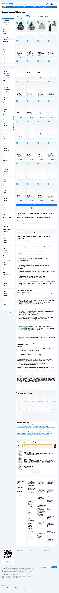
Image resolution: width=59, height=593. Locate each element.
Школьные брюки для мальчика (31, 485)
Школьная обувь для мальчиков (30, 497)
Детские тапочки (49, 501)
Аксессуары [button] (19, 495)
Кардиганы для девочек (40, 499)
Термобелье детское (50, 488)
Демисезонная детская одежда (24, 258)
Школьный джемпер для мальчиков (31, 512)
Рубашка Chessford (27, 452)
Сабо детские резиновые (50, 511)
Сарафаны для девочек (31, 492)
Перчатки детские (50, 534)
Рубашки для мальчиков (40, 484)
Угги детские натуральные (51, 503)
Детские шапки (49, 531)
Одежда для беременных (40, 538)
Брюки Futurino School (28, 466)
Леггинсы (20, 324)
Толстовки (20, 298)
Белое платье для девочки (41, 517)
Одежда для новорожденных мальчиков (32, 533)
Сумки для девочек (50, 542)
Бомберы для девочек (40, 521)
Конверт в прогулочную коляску (31, 528)
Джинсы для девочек (22, 326)
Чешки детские (49, 499)
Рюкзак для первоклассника (51, 532)
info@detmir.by (22, 572)
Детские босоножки (50, 507)
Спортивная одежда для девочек (40, 513)
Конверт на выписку (30, 518)
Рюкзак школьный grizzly (31, 482)
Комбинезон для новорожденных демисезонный (30, 537)
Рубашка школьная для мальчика (31, 491)
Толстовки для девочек (40, 498)
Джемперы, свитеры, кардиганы (8, 29)
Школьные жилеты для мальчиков (31, 499)
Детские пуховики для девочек (40, 510)
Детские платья (21, 317)
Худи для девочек (39, 523)
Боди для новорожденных (31, 521)
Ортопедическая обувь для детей (51, 497)
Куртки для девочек (22, 330)
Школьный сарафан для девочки (31, 508)
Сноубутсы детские (50, 496)
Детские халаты (49, 522)
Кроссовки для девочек (40, 532)
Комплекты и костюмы (7, 27)
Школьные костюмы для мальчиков (31, 501)
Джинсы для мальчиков (22, 302)
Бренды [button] (18, 492)
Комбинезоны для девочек (41, 511)
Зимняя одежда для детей (23, 254)
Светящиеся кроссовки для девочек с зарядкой (41, 533)
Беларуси (7, 567)
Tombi (48, 508)
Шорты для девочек (40, 515)
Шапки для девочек (50, 533)
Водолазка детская (50, 485)
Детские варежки (49, 530)
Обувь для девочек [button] (20, 487)
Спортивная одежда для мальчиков (31, 541)
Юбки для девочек (22, 328)
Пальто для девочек (40, 514)
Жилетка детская (49, 484)
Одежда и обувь (5, 16)
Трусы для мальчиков (50, 523)
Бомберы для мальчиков (40, 489)
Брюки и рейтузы (6, 22)
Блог (44, 552)
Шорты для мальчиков (40, 490)
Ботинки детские (49, 510)
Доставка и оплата (19, 550)
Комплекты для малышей (31, 538)
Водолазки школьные (31, 514)
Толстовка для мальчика (40, 483)
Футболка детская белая (50, 489)
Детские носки (49, 518)
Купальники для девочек (50, 516)
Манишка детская (49, 540)
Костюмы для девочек (40, 522)
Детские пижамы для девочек (41, 505)
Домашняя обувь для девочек (41, 535)
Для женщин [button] (19, 488)
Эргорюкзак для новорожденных (30, 527)
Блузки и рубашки (6, 20)
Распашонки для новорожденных (30, 523)
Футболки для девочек (22, 319)
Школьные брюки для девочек (32, 494)
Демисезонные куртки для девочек (41, 508)
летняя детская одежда (23, 256)
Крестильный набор (30, 530)
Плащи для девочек (50, 482)
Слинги (38, 539)
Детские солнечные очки (51, 539)
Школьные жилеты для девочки (31, 510)
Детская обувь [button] (19, 491)
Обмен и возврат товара (20, 551)
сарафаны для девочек (28, 317)
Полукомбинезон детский (51, 481)
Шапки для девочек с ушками (51, 541)
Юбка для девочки (40, 497)
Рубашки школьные (30, 513)
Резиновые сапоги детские (51, 502)
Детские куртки (39, 542)
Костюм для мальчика (40, 482)
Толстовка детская (49, 483)
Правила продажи (19, 552)
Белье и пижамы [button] (19, 493)
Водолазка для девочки (40, 528)
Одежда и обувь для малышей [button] (20, 482)
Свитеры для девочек (40, 506)
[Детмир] (7, 4)
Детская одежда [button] (19, 490)
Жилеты (4, 33)
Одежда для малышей (31, 520)
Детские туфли (39, 537)
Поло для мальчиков (40, 485)
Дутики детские (49, 509)
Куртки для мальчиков (22, 309)
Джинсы (4, 31)
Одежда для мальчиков (40, 492)
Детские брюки (49, 491)
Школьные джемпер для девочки (31, 505)
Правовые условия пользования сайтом (16, 566)
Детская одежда (20, 375)
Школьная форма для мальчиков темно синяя (31, 506)
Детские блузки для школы (31, 487)
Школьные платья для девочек (32, 489)
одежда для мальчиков (25, 292)
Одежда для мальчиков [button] (21, 483)
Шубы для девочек (40, 504)
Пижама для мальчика (40, 488)
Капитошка (48, 515)
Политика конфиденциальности (21, 553)
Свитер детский (49, 492)
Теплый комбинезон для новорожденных (31, 531)
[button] (54, 7)
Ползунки (38, 543)
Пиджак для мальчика (50, 490)
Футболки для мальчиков (23, 293)
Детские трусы (49, 525)
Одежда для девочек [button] (20, 484)
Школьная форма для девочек (32, 481)
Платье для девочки (40, 496)
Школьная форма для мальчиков (31, 484)
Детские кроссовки (50, 500)
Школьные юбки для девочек (32, 488)
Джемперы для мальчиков (41, 491)
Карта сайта (18, 557)
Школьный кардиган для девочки (31, 503)
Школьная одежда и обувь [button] (21, 480)
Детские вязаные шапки (50, 538)
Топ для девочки (49, 526)
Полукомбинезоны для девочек (40, 527)
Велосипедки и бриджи (7, 24)
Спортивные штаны (22, 304)
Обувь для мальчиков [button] (20, 486)
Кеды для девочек (39, 536)
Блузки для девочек (40, 524)
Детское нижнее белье (50, 524)
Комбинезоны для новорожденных (30, 525)
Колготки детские (49, 517)
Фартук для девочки (30, 493)
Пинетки (29, 519)
